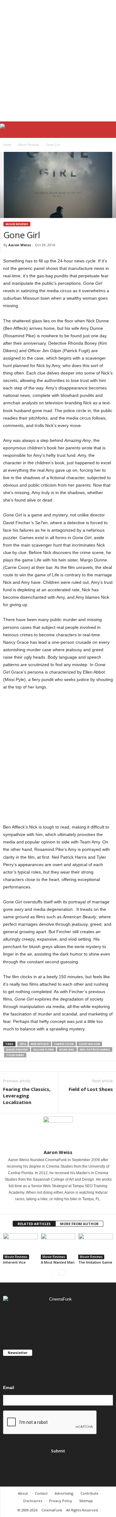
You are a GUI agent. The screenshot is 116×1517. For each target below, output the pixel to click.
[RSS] (58, 1317)
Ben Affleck (40, 1044)
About (23, 1493)
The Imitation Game (95, 1262)
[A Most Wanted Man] (58, 1246)
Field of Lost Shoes (91, 1089)
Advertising (64, 1493)
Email (10, 1387)
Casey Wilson (89, 1044)
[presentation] (50, 1422)
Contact (41, 1493)
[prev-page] (54, 1272)
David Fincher (17, 1049)
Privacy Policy (60, 1500)
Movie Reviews (28, 145)
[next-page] (62, 1272)
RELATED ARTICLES (34, 1223)
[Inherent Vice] (20, 1246)
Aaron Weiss (19, 245)
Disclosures (32, 1500)
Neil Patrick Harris (95, 1049)
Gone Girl (67, 1049)
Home (7, 145)
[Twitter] (62, 1208)
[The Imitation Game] (95, 1246)
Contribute (89, 1493)
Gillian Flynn (43, 1049)
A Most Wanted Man (58, 1262)
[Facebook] (54, 1208)
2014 (22, 1044)
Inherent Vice (14, 1262)
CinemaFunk (51, 1510)
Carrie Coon (64, 1044)
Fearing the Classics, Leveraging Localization (26, 1095)
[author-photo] (58, 1131)
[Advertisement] (58, 60)
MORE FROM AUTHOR (79, 1223)
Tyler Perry (15, 1055)
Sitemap (86, 1500)
